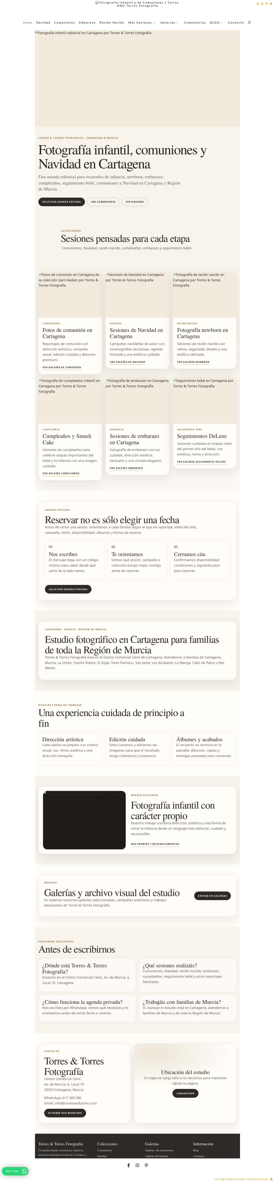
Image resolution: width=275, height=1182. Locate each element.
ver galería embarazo (126, 468)
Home (28, 22)
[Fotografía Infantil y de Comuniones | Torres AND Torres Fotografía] (137, 9)
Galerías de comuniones (159, 1150)
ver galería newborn (193, 362)
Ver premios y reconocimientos (155, 844)
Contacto (236, 22)
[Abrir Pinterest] (267, 4)
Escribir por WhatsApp (65, 1113)
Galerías (168, 22)
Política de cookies (236, 1179)
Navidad (43, 22)
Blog (195, 1150)
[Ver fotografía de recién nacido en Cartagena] (204, 295)
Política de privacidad (257, 1179)
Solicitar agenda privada (61, 201)
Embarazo (87, 22)
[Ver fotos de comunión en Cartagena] (70, 295)
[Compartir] (271, 4)
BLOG (215, 22)
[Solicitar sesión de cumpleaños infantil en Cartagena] (70, 401)
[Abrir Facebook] (258, 4)
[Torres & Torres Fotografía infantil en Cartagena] (137, 78)
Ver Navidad (135, 201)
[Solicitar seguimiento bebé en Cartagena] (204, 401)
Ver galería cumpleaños (61, 473)
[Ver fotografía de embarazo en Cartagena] (137, 401)
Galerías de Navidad (156, 1156)
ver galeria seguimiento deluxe (202, 461)
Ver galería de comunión (62, 367)
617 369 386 (71, 1097)
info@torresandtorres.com (76, 1103)
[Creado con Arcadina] (271, 1179)
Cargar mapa (185, 1093)
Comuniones (64, 22)
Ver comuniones (103, 201)
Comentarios (195, 22)
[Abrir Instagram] (262, 4)
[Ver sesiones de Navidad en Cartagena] (137, 295)
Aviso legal (220, 1179)
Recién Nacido (112, 22)
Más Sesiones (140, 22)
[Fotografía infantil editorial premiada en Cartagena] (84, 820)
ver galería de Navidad (127, 362)
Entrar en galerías (212, 896)
